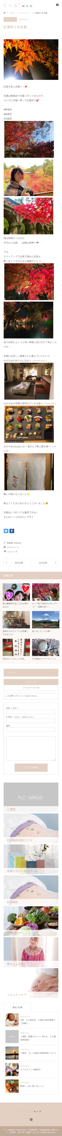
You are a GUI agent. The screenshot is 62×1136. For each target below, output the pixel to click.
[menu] (57, 5)
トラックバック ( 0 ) (31, 688)
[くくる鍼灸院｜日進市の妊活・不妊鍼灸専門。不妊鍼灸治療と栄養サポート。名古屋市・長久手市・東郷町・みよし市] (18, 5)
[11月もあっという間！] (44, 563)
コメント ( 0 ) (31, 682)
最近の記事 (17, 1007)
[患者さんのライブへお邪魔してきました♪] (17, 563)
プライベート (24, 13)
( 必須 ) (12, 708)
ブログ (12, 13)
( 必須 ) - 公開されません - (20, 717)
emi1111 (17, 543)
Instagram (31, 1119)
